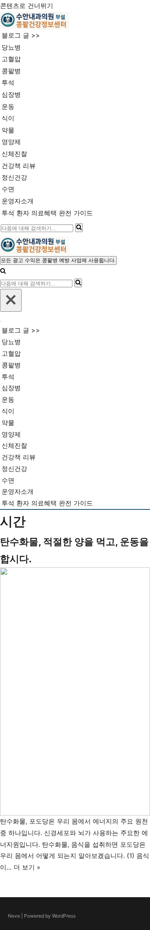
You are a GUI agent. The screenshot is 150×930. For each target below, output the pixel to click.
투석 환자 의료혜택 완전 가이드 (47, 213)
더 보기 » (27, 867)
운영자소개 (18, 201)
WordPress (64, 916)
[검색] (79, 227)
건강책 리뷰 (19, 166)
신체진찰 (14, 154)
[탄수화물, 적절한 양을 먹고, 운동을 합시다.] (75, 691)
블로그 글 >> (21, 35)
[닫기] (11, 300)
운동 (8, 106)
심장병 (11, 94)
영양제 (11, 142)
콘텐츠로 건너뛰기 (26, 6)
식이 (8, 118)
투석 (8, 82)
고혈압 (11, 59)
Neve (14, 916)
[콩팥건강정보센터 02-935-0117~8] (34, 20)
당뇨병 (11, 47)
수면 (8, 189)
